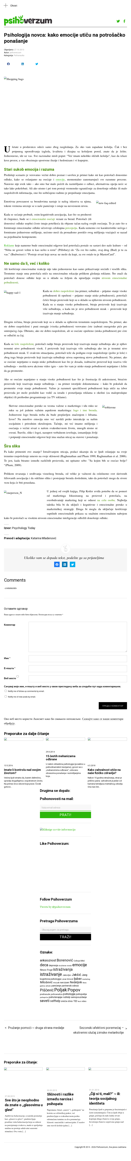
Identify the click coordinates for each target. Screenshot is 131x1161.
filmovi (43, 970)
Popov (74, 990)
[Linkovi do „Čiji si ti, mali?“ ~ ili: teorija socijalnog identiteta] (107, 1069)
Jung (84, 974)
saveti (45, 1001)
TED (75, 1001)
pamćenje (56, 985)
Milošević (46, 982)
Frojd (49, 969)
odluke (48, 986)
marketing (86, 979)
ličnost (70, 979)
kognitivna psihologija (50, 979)
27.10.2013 (19, 50)
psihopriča (44, 997)
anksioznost (48, 960)
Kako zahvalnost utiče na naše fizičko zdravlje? (104, 771)
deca (44, 965)
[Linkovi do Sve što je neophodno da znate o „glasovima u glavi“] (23, 1069)
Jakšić (76, 975)
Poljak (60, 990)
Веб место (10, 678)
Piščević (47, 990)
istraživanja (63, 969)
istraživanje (51, 974)
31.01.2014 (94, 1090)
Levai (64, 979)
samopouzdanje (79, 997)
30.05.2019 (52, 1090)
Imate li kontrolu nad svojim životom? (22, 771)
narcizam (64, 982)
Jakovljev (67, 975)
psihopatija (81, 994)
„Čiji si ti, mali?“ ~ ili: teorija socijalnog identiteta (104, 1098)
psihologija (69, 994)
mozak (56, 982)
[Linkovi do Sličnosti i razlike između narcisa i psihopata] (65, 1069)
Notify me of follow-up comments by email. (26, 691)
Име (7, 658)
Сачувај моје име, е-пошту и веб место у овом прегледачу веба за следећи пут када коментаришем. (62, 686)
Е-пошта (9, 668)
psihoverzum (15, 52)
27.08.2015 (10, 1096)
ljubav (78, 979)
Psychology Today (23, 528)
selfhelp (55, 1001)
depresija (53, 965)
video (83, 1001)
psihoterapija (55, 997)
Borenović (65, 960)
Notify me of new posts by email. (22, 696)
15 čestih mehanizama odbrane (60, 758)
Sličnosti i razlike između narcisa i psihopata (60, 1099)
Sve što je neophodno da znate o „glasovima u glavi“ (24, 1105)
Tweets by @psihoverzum (55, 906)
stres (70, 1001)
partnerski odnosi (70, 985)
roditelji (66, 997)
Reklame (9, 245)
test (79, 1001)
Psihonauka (19, 55)
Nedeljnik (76, 982)
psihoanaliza (56, 994)
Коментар (9, 624)
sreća (64, 1001)
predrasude (45, 994)
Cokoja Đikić (79, 961)
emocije (60, 179)
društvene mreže (65, 966)
